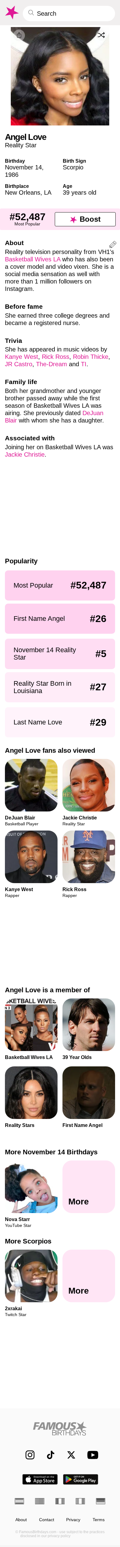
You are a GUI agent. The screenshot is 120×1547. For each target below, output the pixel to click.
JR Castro (18, 364)
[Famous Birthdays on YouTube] (91, 1455)
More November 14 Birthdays (51, 1152)
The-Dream (51, 364)
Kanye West (21, 356)
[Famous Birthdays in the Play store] (80, 1479)
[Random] (101, 35)
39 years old (79, 192)
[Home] (60, 1428)
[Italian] (80, 1501)
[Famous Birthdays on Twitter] (68, 1454)
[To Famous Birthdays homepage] (11, 13)
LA (47, 192)
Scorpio (73, 167)
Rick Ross (55, 356)
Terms (99, 1520)
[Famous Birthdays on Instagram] (26, 1454)
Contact (46, 1520)
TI (83, 364)
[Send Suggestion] (113, 245)
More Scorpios (28, 1241)
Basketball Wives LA (32, 259)
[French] (60, 1501)
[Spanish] (19, 1501)
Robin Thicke (90, 356)
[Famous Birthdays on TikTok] (47, 1454)
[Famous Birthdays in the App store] (40, 1479)
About (21, 1520)
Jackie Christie (25, 454)
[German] (100, 1501)
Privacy (73, 1520)
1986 (11, 174)
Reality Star (21, 145)
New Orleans (22, 192)
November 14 (23, 167)
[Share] (19, 35)
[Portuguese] (39, 1501)
